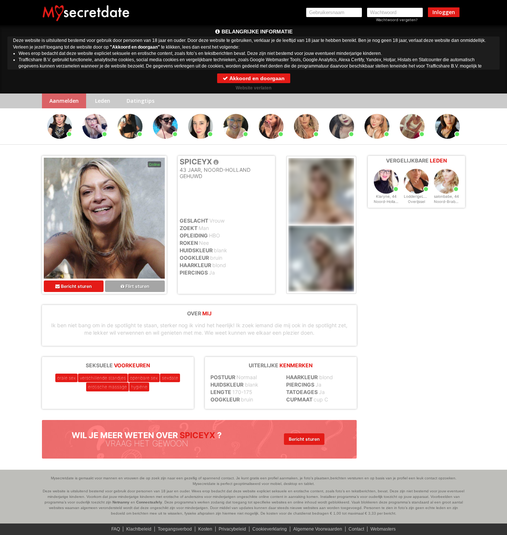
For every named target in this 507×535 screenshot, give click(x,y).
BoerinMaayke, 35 (201, 142)
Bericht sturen (76, 286)
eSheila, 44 (271, 142)
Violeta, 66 (236, 142)
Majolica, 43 (447, 142)
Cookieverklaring (269, 529)
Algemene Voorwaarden (317, 529)
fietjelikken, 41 (306, 142)
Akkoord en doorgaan (256, 78)
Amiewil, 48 (60, 142)
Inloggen (443, 12)
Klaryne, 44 (386, 196)
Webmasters (383, 529)
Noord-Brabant (447, 201)
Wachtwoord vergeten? (397, 19)
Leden (102, 100)
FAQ (115, 529)
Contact (356, 529)
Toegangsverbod (175, 529)
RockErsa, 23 (377, 142)
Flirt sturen (136, 286)
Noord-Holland (387, 201)
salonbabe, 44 (446, 196)
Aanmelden (64, 100)
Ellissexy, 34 (165, 142)
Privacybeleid (232, 529)
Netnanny (121, 502)
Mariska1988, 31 (95, 142)
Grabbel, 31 (130, 142)
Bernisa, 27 (341, 142)
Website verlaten (253, 88)
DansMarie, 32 (412, 142)
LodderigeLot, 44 (419, 196)
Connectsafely (149, 502)
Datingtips (140, 100)
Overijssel (416, 201)
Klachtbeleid (138, 529)
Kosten (205, 529)
